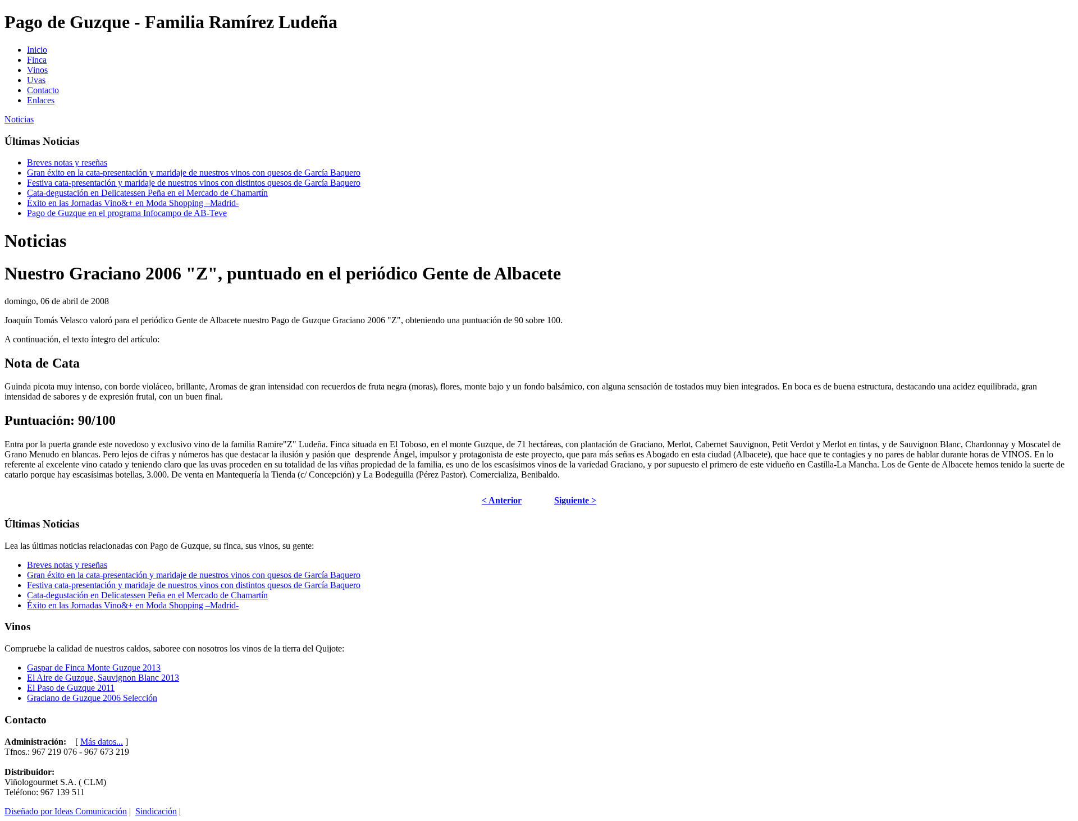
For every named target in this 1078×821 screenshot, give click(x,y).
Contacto (43, 90)
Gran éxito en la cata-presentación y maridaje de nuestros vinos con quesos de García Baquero (193, 172)
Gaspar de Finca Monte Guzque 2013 (94, 667)
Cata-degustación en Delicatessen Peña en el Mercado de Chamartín (147, 193)
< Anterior (502, 500)
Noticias (19, 119)
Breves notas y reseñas (67, 162)
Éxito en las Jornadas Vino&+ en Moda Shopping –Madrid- (133, 203)
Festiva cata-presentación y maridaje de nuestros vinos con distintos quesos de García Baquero (193, 182)
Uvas (36, 80)
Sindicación (156, 811)
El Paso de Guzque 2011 (71, 687)
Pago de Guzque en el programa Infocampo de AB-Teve (127, 213)
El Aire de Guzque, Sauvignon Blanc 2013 (103, 677)
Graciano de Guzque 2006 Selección (92, 698)
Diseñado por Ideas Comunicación (65, 811)
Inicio (37, 49)
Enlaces (40, 100)
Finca (37, 60)
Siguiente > (575, 500)
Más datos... (101, 741)
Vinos (37, 70)
